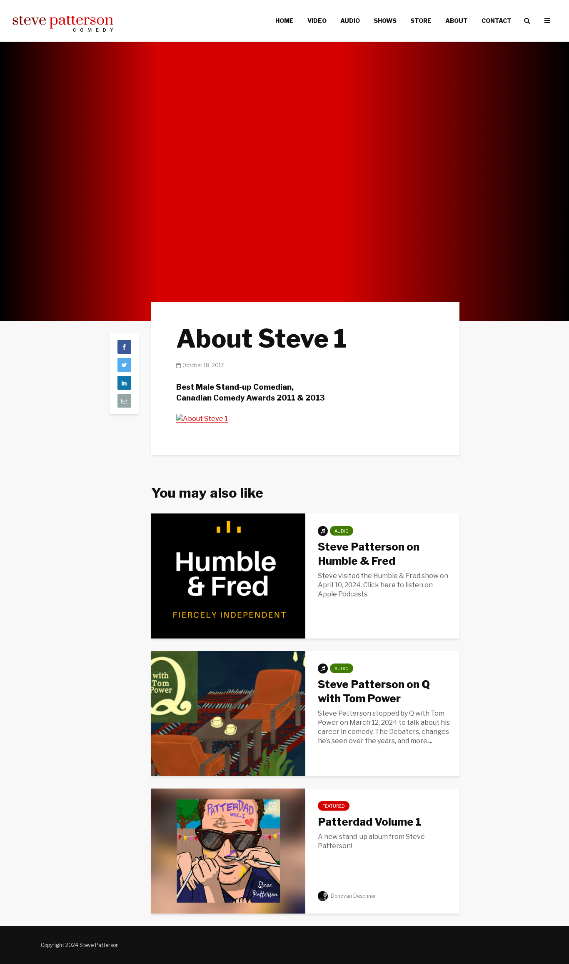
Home (284, 20)
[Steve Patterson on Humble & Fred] (228, 575)
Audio (350, 20)
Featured (333, 806)
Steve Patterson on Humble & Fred (368, 553)
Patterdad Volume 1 (370, 821)
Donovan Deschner (352, 896)
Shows (385, 20)
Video (317, 20)
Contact (497, 20)
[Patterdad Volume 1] (228, 850)
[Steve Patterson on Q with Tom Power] (228, 713)
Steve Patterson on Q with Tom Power (374, 691)
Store (421, 20)
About (456, 20)
